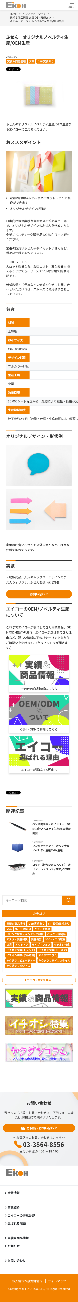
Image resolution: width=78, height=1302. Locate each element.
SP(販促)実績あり (58, 923)
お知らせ (14, 1246)
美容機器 (36, 939)
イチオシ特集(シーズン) (52, 950)
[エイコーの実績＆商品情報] (39, 998)
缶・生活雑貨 (23, 929)
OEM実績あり (45, 61)
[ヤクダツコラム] (39, 1052)
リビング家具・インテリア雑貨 (25, 934)
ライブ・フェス (41, 944)
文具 (31, 61)
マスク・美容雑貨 (17, 939)
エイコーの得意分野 (21, 1215)
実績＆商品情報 (16, 61)
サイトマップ (57, 1281)
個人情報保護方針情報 (27, 1281)
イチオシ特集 (62, 944)
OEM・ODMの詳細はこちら (39, 729)
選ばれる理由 (17, 1223)
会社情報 (14, 1192)
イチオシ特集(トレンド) (20, 950)
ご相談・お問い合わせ (42, 1128)
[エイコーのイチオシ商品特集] (39, 1025)
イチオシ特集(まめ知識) (20, 955)
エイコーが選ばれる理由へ (39, 769)
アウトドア (21, 944)
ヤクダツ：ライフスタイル (54, 960)
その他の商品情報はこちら (39, 688)
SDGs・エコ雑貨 (55, 939)
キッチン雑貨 (42, 929)
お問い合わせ (39, 594)
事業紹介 (14, 1207)
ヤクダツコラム (47, 955)
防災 (9, 944)
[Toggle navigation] (71, 5)
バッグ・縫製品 (56, 934)
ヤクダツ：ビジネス (18, 965)
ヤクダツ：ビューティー (20, 960)
